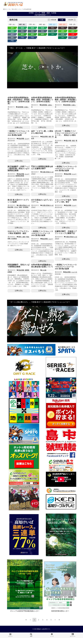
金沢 (12, 34)
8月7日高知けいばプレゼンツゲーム (42, 201)
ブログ (33, 174)
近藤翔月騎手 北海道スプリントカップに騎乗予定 (66, 232)
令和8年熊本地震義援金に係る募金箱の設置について (42, 266)
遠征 (49, 136)
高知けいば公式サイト (43, 629)
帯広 (52, 28)
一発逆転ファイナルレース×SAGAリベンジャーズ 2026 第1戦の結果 (66, 267)
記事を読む (19, 127)
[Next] (55, 620)
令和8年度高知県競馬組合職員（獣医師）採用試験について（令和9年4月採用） (66, 100)
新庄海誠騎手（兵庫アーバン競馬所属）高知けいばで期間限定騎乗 (18, 168)
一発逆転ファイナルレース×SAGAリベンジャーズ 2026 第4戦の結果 (18, 133)
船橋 (12, 31)
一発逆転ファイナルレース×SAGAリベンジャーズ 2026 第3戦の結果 (66, 168)
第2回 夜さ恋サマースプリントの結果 (18, 201)
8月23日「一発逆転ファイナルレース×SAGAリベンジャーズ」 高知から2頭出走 (66, 134)
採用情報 (20, 107)
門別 (12, 41)
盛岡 (12, 28)
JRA (52, 34)
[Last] (59, 620)
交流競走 (25, 207)
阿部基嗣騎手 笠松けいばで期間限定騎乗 (18, 266)
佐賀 (52, 31)
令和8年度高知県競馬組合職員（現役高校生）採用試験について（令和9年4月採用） (18, 101)
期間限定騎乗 (19, 176)
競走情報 (21, 138)
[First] (26, 620)
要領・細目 (22, 237)
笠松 (12, 37)
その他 (44, 270)
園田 (22, 34)
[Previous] (30, 620)
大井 (72, 34)
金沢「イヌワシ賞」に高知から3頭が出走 (42, 132)
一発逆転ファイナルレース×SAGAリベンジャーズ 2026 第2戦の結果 (42, 233)
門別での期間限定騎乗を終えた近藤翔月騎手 (42, 167)
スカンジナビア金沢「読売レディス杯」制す (66, 201)
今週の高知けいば (47, 172)
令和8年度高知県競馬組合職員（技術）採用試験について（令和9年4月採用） (42, 100)
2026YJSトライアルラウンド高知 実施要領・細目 (18, 232)
